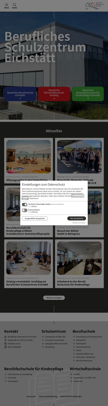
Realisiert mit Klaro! (79, 223)
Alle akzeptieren (76, 218)
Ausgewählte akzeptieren (35, 218)
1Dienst (32, 206)
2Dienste (33, 212)
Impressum (34, 198)
